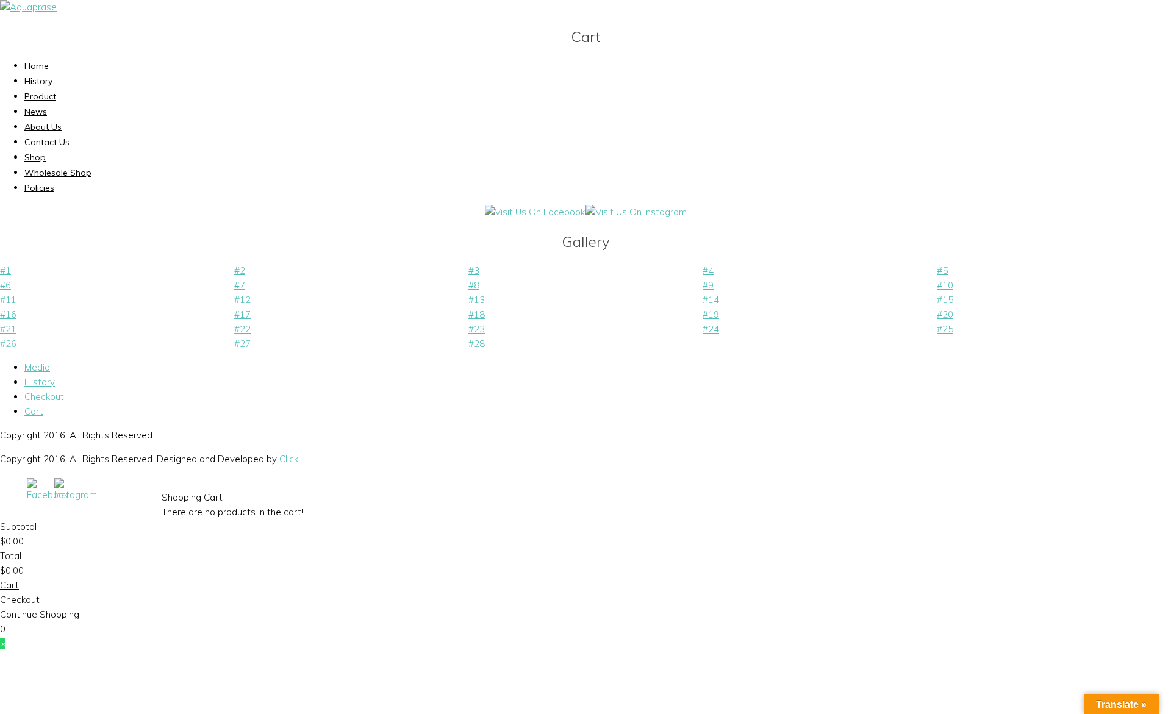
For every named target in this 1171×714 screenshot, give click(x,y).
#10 (945, 285)
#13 (476, 299)
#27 (242, 343)
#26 (8, 343)
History (38, 81)
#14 (711, 299)
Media (37, 367)
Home (36, 65)
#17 (242, 314)
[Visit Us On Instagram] (636, 212)
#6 (5, 285)
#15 (945, 299)
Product (40, 96)
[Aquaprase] (28, 7)
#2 (239, 270)
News (35, 111)
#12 (242, 299)
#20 (945, 314)
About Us (43, 126)
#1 (5, 270)
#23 (476, 329)
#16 (8, 314)
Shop (35, 157)
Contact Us (47, 142)
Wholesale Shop (57, 172)
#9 (708, 285)
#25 (945, 329)
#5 (942, 270)
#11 (8, 299)
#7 (239, 285)
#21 (8, 329)
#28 (476, 343)
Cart (33, 411)
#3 (473, 270)
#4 (708, 270)
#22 (242, 329)
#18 (476, 314)
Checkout (44, 396)
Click (288, 459)
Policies (39, 187)
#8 (473, 285)
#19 (711, 314)
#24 (711, 329)
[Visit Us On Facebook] (534, 212)
